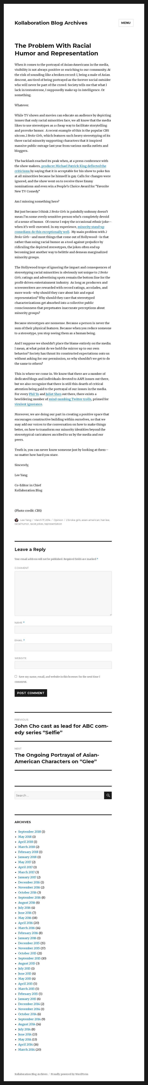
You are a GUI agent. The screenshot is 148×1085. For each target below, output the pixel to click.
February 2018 (28, 852)
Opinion (58, 520)
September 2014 (29, 1019)
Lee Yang (25, 520)
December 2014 (29, 1004)
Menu (126, 23)
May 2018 (25, 836)
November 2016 (29, 887)
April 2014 (25, 1044)
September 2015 (29, 958)
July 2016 (24, 907)
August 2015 (26, 963)
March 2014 (26, 1049)
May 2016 (24, 918)
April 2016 (25, 923)
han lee (105, 520)
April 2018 (25, 842)
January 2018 (27, 857)
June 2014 (25, 1034)
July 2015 (24, 968)
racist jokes (36, 523)
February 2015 (28, 994)
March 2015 (26, 989)
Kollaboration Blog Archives (51, 23)
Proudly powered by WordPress (69, 1074)
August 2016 (26, 902)
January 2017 (27, 877)
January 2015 (27, 999)
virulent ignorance (28, 404)
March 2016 (26, 928)
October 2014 (27, 1014)
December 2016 (29, 882)
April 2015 (25, 983)
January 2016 (27, 938)
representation (53, 523)
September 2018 (29, 831)
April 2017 (25, 867)
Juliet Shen (53, 394)
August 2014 (26, 1024)
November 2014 (29, 1009)
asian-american (91, 520)
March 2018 (26, 847)
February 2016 (28, 933)
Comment (22, 567)
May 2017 (24, 862)
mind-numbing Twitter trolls (70, 399)
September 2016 (29, 897)
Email (20, 640)
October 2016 (27, 892)
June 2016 (25, 913)
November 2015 (29, 948)
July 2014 (24, 1029)
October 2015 (27, 953)
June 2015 (24, 973)
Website (21, 658)
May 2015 (24, 978)
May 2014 (24, 1039)
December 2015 (29, 943)
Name (20, 622)
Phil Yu (34, 394)
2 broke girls (73, 520)
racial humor (22, 523)
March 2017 (26, 872)
